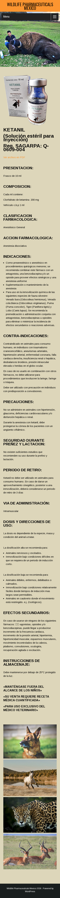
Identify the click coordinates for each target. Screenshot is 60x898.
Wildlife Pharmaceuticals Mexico (30, 6)
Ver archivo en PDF (14, 157)
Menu (6, 16)
